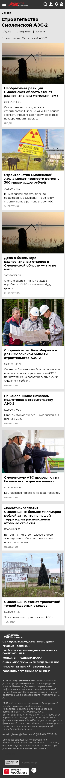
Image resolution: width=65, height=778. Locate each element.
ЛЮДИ (8, 123)
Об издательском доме (19, 641)
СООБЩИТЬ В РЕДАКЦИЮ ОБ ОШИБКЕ (26, 671)
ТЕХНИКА (9, 622)
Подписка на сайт (31, 657)
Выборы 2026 (41, 666)
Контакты (9, 657)
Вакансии (23, 646)
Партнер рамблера (29, 763)
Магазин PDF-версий (16, 666)
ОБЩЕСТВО (11, 385)
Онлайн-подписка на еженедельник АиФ (31, 662)
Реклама (8, 646)
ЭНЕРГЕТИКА (12, 206)
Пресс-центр (45, 641)
